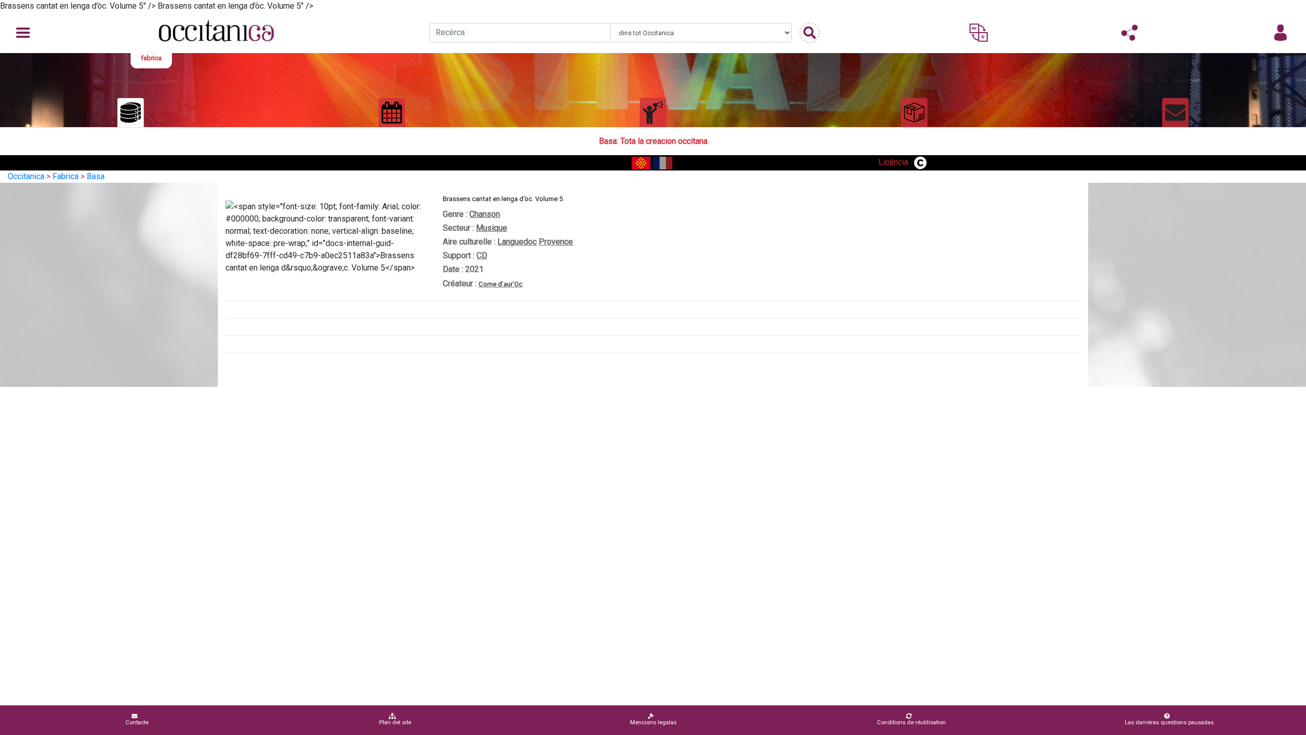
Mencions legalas (653, 722)
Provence (556, 242)
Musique (491, 228)
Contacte (136, 722)
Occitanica (26, 176)
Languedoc (517, 242)
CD (481, 255)
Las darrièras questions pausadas (1169, 722)
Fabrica (66, 176)
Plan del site (395, 722)
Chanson (484, 214)
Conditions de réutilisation (911, 722)
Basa (96, 176)
